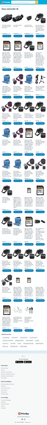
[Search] (36, 2)
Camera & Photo (8, 6)
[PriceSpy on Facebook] (22, 419)
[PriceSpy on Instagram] (24, 419)
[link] (6, 24)
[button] (23, 356)
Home (2, 6)
